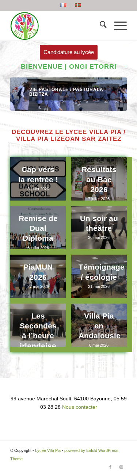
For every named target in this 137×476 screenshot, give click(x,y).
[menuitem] (63, 5)
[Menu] (117, 26)
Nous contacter (79, 407)
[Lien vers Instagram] (121, 466)
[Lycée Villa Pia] (56, 26)
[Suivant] (110, 94)
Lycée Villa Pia (48, 450)
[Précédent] (27, 94)
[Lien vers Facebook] (110, 466)
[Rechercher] (99, 26)
